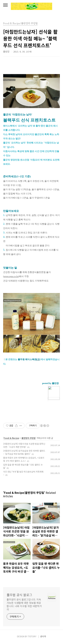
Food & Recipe (11, 437)
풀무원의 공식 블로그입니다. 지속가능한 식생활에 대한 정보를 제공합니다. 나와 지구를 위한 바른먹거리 (24, 604)
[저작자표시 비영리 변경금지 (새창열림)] (44, 425)
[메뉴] (5, 5)
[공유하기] (16, 425)
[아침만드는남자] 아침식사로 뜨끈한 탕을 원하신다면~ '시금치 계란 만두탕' (24, 445)
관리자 (43, 636)
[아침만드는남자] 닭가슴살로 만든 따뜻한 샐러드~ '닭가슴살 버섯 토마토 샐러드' (24, 452)
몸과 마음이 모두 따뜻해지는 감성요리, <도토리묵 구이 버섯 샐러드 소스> (23, 459)
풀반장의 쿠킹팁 (29, 437)
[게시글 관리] (21, 425)
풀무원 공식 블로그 (19, 595)
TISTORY (32, 636)
